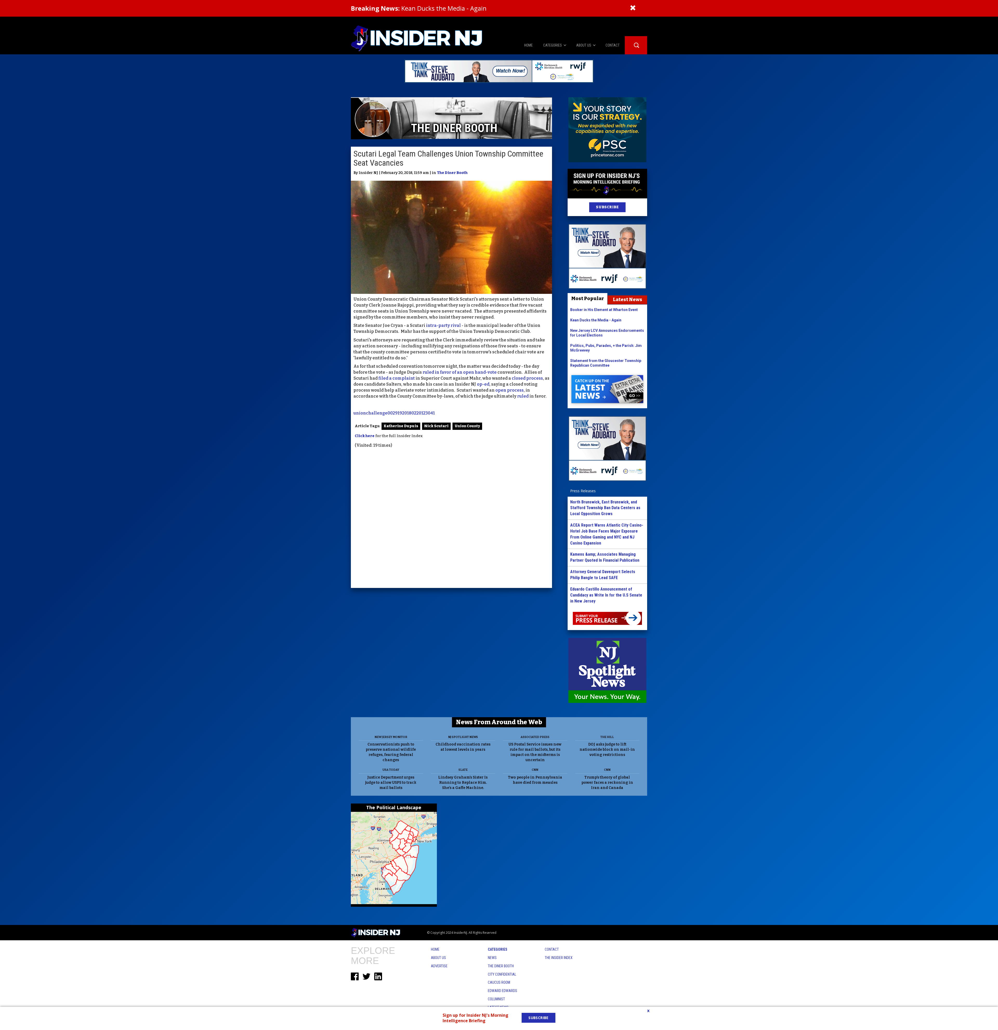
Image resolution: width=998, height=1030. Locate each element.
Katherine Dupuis (401, 426)
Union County (467, 426)
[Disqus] (451, 519)
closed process (527, 378)
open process (509, 390)
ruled (523, 396)
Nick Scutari (436, 426)
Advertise (439, 966)
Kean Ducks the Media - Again (419, 8)
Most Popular (587, 298)
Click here (365, 436)
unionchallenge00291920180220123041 (394, 413)
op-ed (483, 384)
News (492, 958)
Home (435, 949)
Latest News (627, 299)
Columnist (496, 999)
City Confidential (502, 974)
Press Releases (583, 490)
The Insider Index (559, 958)
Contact (552, 949)
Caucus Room (499, 982)
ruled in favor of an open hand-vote (460, 372)
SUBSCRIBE (607, 207)
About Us (438, 958)
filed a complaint (396, 378)
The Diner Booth (452, 173)
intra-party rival (443, 325)
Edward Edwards (502, 991)
